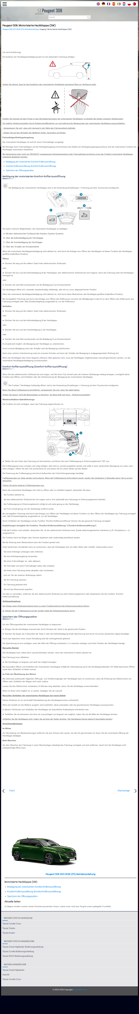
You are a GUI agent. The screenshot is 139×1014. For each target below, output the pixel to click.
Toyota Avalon (8, 933)
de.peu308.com (80, 989)
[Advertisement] (69, 41)
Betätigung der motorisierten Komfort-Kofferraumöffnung (30, 162)
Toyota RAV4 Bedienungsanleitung (17, 956)
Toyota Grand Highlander (13, 970)
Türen (12, 790)
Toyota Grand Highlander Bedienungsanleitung (22, 947)
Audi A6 (5, 974)
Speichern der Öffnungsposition (20, 170)
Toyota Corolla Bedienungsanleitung (18, 951)
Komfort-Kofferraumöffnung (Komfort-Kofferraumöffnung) (31, 166)
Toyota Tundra (8, 928)
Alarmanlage (124, 790)
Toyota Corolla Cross (11, 923)
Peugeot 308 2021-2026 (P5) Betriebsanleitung (20, 29)
